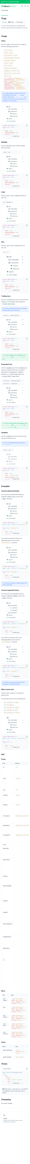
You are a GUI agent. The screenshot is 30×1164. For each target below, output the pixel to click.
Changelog (6, 1099)
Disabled (4, 433)
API (2, 754)
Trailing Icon (5, 296)
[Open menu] (28, 6)
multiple (5, 152)
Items (3, 41)
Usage (4, 36)
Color (3, 192)
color (4, 202)
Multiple (4, 142)
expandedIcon (6, 380)
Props (3, 759)
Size (2, 242)
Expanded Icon (6, 364)
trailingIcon (5, 315)
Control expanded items (10, 590)
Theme (4, 1064)
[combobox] (10, 202)
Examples (5, 486)
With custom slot (7, 689)
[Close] (28, 2)
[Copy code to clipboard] (27, 125)
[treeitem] (15, 106)
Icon (7, 302)
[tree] (15, 113)
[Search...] (25, 6)
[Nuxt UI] (6, 6)
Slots (3, 991)
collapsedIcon (6, 383)
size (4, 252)
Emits (3, 1042)
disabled (5, 449)
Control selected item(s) (10, 491)
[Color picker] (22, 6)
